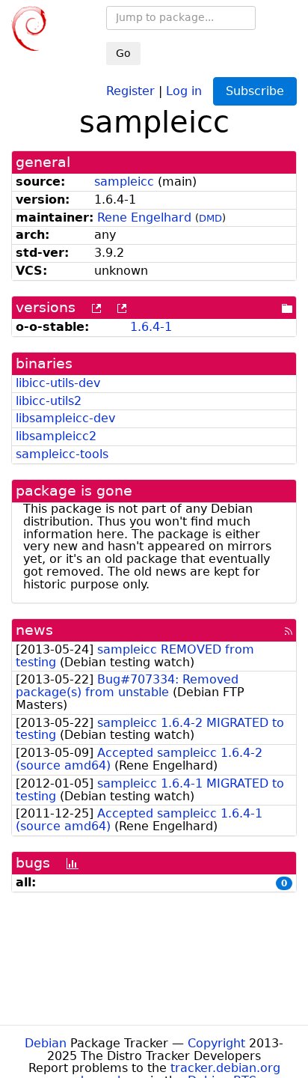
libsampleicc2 (56, 436)
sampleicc (124, 181)
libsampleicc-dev (65, 418)
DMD (210, 218)
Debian (46, 1043)
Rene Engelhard (144, 217)
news (34, 630)
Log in (184, 90)
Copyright (216, 1043)
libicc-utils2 (48, 401)
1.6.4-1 (151, 327)
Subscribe (255, 91)
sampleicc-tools (62, 454)
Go (123, 53)
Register (130, 90)
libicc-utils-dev (58, 383)
